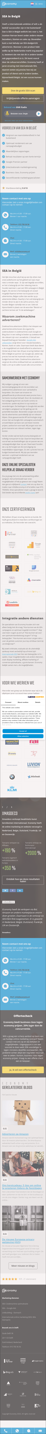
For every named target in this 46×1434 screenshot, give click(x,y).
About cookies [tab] (23, 702)
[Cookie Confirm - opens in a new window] (36, 697)
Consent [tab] (8, 702)
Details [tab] (37, 702)
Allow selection (23, 736)
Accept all (23, 731)
